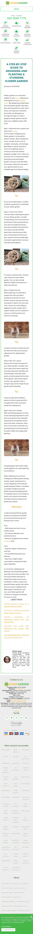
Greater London (6, 897)
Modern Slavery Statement (9, 910)
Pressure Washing (25, 855)
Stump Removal (5, 812)
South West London (19, 888)
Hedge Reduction (6, 785)
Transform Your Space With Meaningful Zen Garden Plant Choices (16, 628)
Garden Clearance (27, 43)
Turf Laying (25, 763)
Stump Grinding (25, 805)
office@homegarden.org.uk (19, 700)
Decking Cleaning (15, 862)
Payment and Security (24, 910)
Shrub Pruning (25, 783)
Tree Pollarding (15, 805)
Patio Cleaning (16, 35)
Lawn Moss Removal (6, 778)
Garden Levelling (25, 834)
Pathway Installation (25, 841)
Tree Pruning (25, 790)
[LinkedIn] (21, 718)
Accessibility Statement (8, 901)
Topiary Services (15, 791)
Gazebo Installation (5, 868)
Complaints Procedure (22, 901)
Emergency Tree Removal (15, 812)
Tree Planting (25, 810)
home (17, 98)
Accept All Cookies (9, 929)
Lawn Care (16, 43)
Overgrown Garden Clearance (15, 820)
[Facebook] (7, 718)
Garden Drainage (5, 841)
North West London (7, 892)
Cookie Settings (6, 926)
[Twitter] (11, 718)
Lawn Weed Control (25, 769)
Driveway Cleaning (15, 855)
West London (5, 883)
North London (15, 883)
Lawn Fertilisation (15, 769)
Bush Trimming (6, 790)
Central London (18, 892)
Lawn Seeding (15, 763)
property (7, 541)
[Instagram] (16, 718)
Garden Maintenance (5, 26)
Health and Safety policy (21, 906)
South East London (7, 888)
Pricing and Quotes (7, 906)
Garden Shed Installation (15, 868)
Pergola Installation (25, 862)
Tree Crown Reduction (25, 798)
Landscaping (16, 26)
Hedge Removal (15, 785)
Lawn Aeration (6, 763)
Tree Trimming (6, 797)
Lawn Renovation (15, 778)
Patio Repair (25, 847)
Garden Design (16, 52)
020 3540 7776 (16, 18)
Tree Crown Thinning (5, 805)
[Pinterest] (26, 718)
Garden (15, 131)
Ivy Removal (15, 826)
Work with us (16, 897)
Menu (16, 9)
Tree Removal (15, 797)
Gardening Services (6, 35)
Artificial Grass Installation (5, 770)
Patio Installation (15, 848)
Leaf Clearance (25, 819)
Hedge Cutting (25, 776)
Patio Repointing (6, 855)
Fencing (5, 756)
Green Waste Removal (5, 834)
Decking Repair (6, 860)
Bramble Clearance (6, 828)
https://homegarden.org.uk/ (18, 701)
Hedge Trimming (27, 26)
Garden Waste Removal (25, 828)
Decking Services (27, 35)
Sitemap (16, 711)
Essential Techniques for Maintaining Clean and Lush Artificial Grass (16, 619)
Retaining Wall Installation (6, 848)
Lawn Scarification (25, 757)
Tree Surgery (5, 43)
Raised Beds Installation (15, 841)
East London (24, 883)
